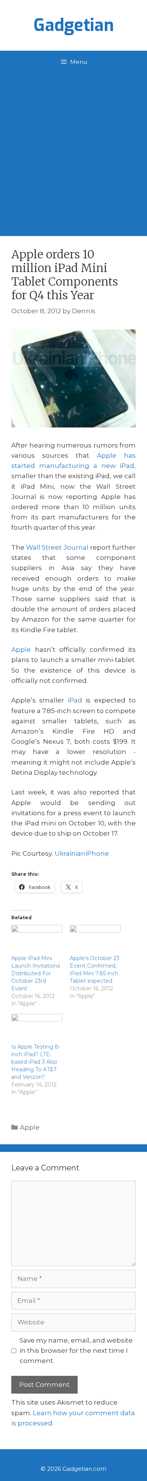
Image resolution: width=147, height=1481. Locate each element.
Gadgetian (74, 25)
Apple (21, 649)
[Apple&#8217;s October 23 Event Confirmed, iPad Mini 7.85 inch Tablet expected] (95, 939)
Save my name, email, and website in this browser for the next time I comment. (76, 1350)
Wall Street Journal (57, 547)
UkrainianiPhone (82, 853)
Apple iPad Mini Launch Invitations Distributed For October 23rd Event (35, 973)
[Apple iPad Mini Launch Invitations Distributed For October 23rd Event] (36, 939)
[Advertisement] (73, 151)
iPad (75, 700)
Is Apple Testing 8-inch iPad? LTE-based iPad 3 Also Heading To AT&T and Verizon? (35, 1061)
